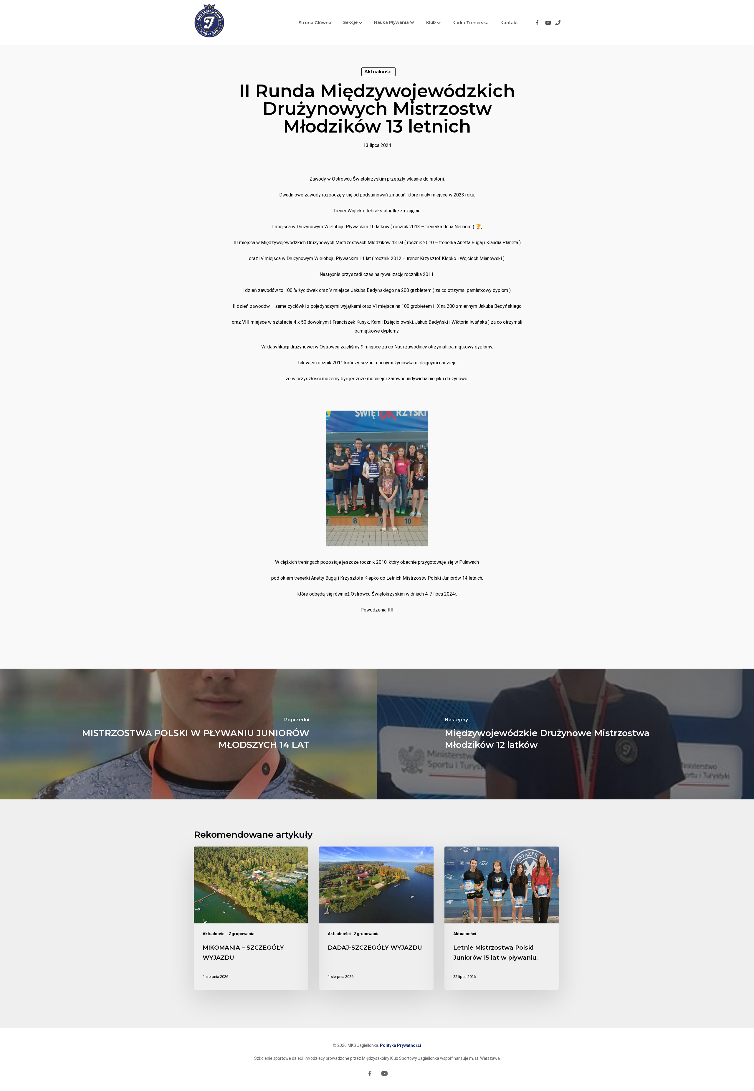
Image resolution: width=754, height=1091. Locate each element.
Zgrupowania (241, 933)
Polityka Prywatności (400, 1045)
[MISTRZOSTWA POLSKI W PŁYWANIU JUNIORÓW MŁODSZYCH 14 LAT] (188, 734)
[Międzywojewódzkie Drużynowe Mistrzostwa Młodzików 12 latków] (565, 734)
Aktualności (378, 72)
